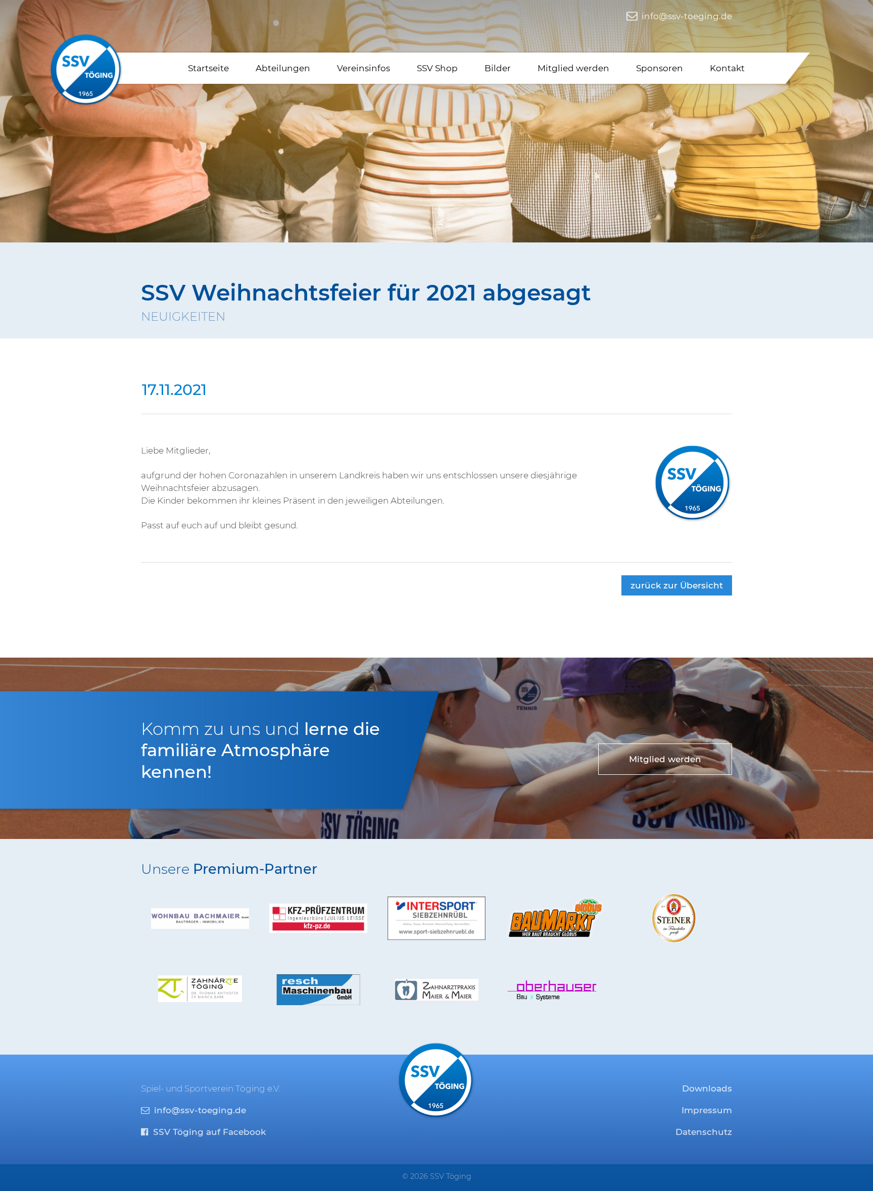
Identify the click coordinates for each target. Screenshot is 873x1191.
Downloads (707, 1088)
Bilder (497, 68)
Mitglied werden (573, 68)
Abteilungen (283, 68)
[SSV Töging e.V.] (86, 70)
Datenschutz (703, 1132)
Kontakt (727, 68)
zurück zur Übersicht (676, 585)
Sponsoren (659, 68)
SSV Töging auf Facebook (208, 1132)
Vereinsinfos (363, 68)
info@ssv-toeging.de (686, 16)
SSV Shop (437, 68)
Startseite (208, 68)
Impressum (707, 1110)
